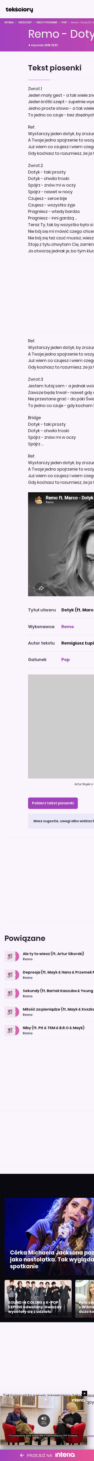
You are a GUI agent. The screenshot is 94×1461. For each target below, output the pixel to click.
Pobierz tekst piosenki (53, 803)
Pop (64, 22)
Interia (9, 22)
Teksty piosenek (46, 22)
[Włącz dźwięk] (43, 1420)
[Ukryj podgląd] (84, 1393)
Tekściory (25, 22)
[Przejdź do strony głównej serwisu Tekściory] (19, 9)
